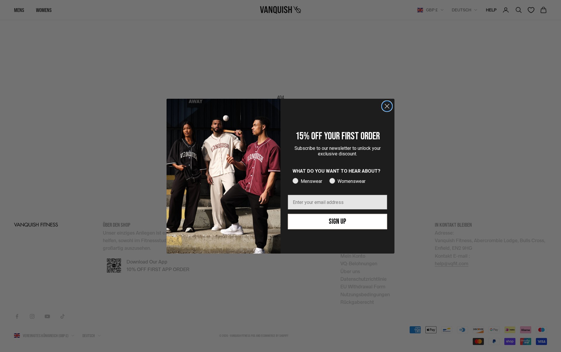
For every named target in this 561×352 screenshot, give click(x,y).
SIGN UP (337, 221)
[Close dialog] (387, 106)
